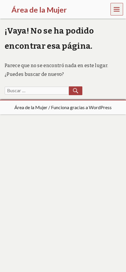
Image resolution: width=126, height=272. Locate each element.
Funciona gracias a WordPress (81, 107)
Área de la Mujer (30, 107)
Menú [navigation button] (116, 9)
